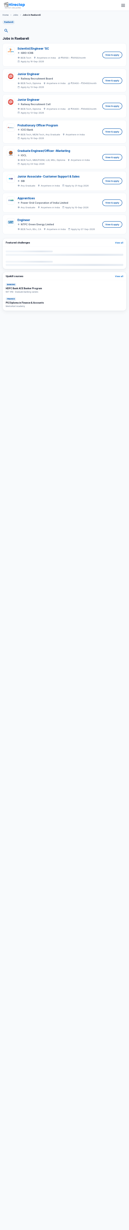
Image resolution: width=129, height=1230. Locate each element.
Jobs (15, 15)
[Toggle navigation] (123, 5)
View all (119, 242)
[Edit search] (6, 30)
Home (6, 15)
